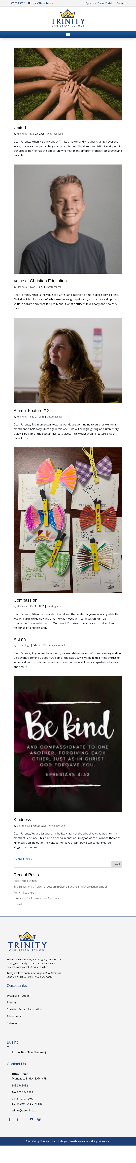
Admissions (14, 1016)
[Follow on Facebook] (10, 1119)
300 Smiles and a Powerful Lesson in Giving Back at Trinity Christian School (60, 886)
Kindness (22, 819)
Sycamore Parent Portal (99, 3)
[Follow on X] (17, 1119)
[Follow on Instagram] (39, 1119)
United (20, 127)
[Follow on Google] (24, 1119)
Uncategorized (55, 133)
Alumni (20, 639)
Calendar (12, 1023)
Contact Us (123, 3)
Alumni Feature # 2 (31, 410)
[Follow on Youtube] (32, 1119)
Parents (12, 1002)
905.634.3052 (17, 3)
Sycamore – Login (18, 995)
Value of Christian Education (40, 280)
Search (117, 864)
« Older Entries (23, 858)
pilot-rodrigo (23, 645)
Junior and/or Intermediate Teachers (36, 898)
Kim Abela (22, 133)
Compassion (25, 600)
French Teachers (24, 892)
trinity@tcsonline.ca (42, 3)
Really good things (25, 881)
